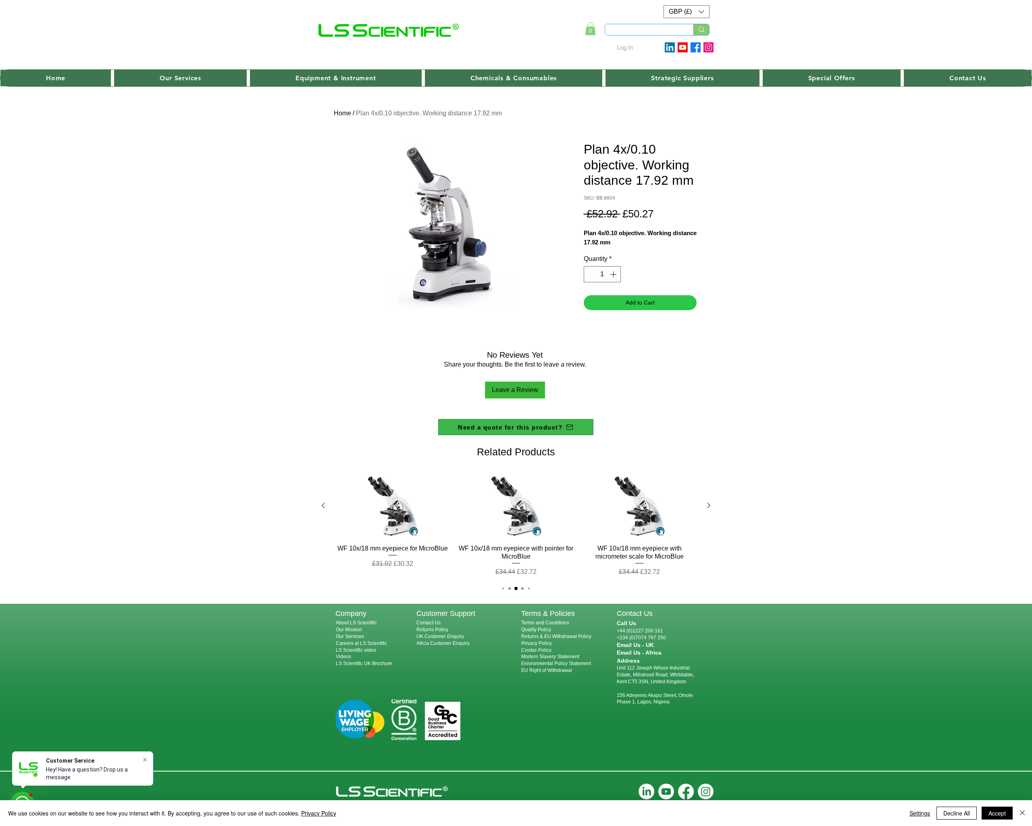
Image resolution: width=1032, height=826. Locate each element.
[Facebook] (696, 47)
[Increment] (614, 274)
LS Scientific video (356, 650)
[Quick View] (392, 505)
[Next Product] (709, 505)
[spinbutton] (602, 274)
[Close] (1022, 813)
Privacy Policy (536, 643)
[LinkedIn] (646, 791)
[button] (687, 11)
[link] (590, 28)
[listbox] (687, 11)
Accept (997, 813)
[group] (516, 525)
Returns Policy (432, 629)
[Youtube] (683, 47)
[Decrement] (590, 274)
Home (342, 113)
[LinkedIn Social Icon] (670, 47)
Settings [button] (919, 813)
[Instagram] (708, 47)
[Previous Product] (323, 505)
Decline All (956, 813)
